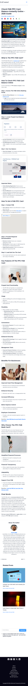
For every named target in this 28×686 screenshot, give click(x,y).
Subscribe (22, 630)
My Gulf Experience (14, 676)
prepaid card (16, 60)
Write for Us (14, 675)
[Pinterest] (5, 18)
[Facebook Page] (9, 659)
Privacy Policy (14, 670)
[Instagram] (11, 659)
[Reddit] (10, 18)
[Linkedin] (7, 18)
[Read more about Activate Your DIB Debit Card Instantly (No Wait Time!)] (14, 575)
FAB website (19, 210)
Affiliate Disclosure (14, 672)
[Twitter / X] (16, 18)
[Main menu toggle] (26, 2)
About (14, 665)
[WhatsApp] (19, 18)
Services (14, 669)
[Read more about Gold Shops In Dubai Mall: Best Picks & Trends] (14, 599)
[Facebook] (2, 18)
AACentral (4, 2)
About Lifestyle (6, 588)
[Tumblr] (13, 18)
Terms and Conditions (14, 673)
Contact (14, 667)
